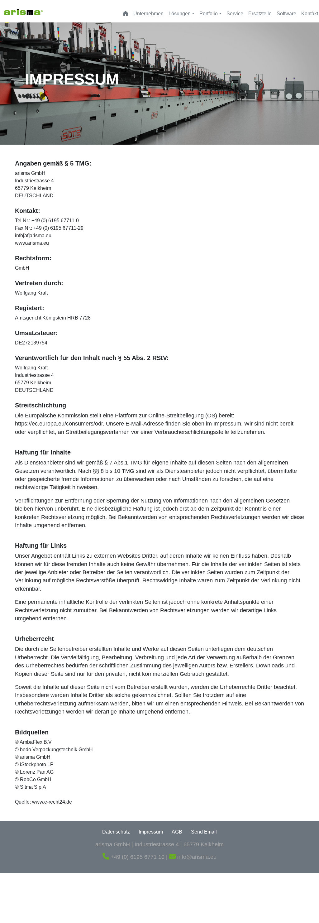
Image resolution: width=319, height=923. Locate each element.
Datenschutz (116, 831)
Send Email (204, 831)
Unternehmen (148, 13)
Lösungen (180, 13)
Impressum (151, 831)
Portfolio (208, 13)
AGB (177, 831)
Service (234, 13)
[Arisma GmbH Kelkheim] (23, 11)
